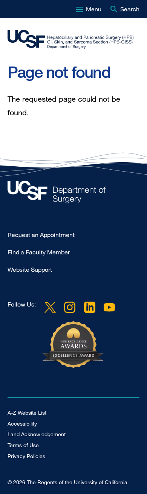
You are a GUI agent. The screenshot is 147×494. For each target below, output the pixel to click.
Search (129, 9)
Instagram (69, 307)
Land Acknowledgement (37, 434)
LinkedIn (89, 307)
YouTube (109, 307)
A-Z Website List (27, 412)
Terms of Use (23, 445)
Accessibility (22, 423)
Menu (93, 9)
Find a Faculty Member (39, 252)
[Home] (70, 39)
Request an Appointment (41, 234)
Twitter (50, 307)
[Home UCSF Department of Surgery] (73, 194)
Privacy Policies (26, 456)
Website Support (30, 269)
